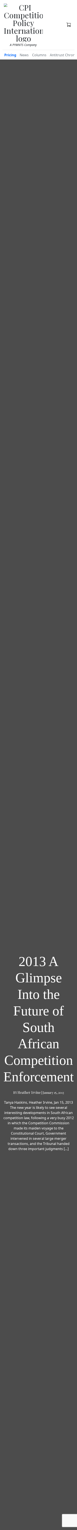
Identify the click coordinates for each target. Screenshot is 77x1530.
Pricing (10, 55)
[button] (69, 24)
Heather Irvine (29, 1092)
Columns (39, 55)
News (24, 55)
